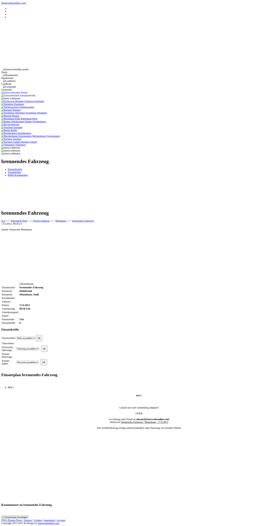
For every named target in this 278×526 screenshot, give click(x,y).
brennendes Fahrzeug (83, 220)
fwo (3, 220)
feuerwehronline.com (13, 3)
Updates (38, 520)
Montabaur (60, 220)
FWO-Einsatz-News (11, 520)
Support (28, 520)
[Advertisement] (139, 43)
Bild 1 (12, 387)
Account (60, 520)
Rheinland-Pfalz (19, 220)
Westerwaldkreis (41, 220)
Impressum (49, 520)
